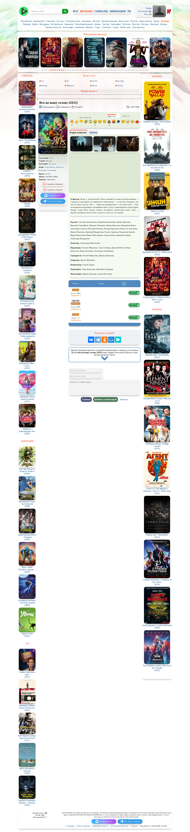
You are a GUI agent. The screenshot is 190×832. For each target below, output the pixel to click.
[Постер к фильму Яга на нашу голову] (52, 153)
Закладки (70, 826)
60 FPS (94, 81)
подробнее (75, 295)
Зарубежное (50, 167)
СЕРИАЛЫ (101, 11)
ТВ (129, 11)
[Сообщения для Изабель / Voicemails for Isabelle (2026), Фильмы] (160, 67)
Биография (116, 24)
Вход (146, 14)
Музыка (163, 24)
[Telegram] (98, 340)
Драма (35, 24)
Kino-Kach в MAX (54, 195)
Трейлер (93, 132)
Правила (124, 399)
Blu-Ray (44, 86)
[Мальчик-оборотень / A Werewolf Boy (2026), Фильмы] (138, 67)
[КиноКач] (23, 11)
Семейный (79, 27)
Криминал (69, 24)
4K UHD (120, 81)
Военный (154, 24)
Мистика (136, 24)
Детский (96, 21)
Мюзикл (89, 27)
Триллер (106, 24)
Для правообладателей (119, 826)
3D (68, 81)
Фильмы (52, 164)
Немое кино (125, 27)
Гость (148, 8)
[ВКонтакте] (91, 340)
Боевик (97, 24)
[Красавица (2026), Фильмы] (94, 67)
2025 (52, 158)
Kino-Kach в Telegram (55, 201)
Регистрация (143, 11)
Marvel (94, 86)
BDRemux (70, 86)
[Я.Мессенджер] (118, 340)
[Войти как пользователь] (159, 11)
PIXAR (120, 86)
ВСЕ (75, 11)
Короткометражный (84, 24)
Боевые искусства (53, 27)
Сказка (116, 27)
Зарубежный (38, 21)
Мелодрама (44, 24)
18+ (42, 81)
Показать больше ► (89, 91)
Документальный (109, 21)
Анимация (86, 21)
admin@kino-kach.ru (100, 826)
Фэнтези (134, 21)
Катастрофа (68, 27)
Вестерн (145, 24)
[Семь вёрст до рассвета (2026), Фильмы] (116, 67)
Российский (26, 21)
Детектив (126, 24)
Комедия (165, 21)
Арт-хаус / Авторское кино (68, 21)
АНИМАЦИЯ (117, 11)
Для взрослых (138, 27)
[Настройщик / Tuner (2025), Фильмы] (29, 67)
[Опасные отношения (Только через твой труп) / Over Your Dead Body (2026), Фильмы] (72, 67)
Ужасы (156, 21)
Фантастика (123, 21)
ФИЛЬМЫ (86, 11)
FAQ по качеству (83, 826)
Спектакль (106, 27)
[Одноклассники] (104, 340)
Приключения (145, 21)
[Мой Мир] (111, 340)
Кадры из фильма (78, 132)
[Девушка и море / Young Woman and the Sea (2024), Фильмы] (51, 67)
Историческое (57, 24)
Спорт (97, 27)
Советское (50, 21)
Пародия (27, 24)
